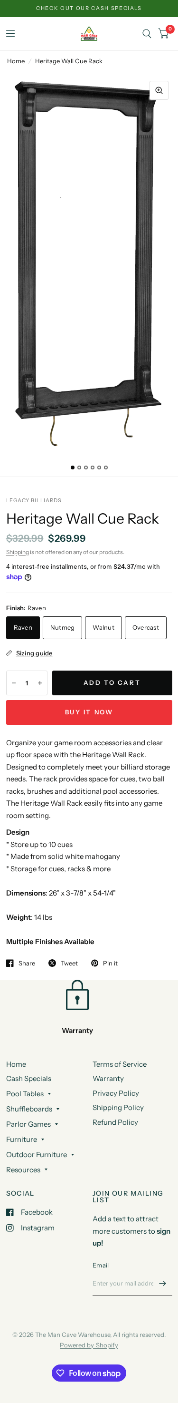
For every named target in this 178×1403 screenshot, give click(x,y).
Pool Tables (25, 1093)
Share (27, 963)
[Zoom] (159, 90)
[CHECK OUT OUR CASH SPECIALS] (89, 8)
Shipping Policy (118, 1107)
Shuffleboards (29, 1108)
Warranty (108, 1078)
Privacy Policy (116, 1093)
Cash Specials (28, 1078)
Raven (23, 627)
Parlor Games (28, 1124)
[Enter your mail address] (162, 1283)
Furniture (21, 1139)
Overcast (145, 627)
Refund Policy (115, 1122)
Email (101, 1265)
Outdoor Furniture (36, 1154)
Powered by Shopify (89, 1345)
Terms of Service (120, 1064)
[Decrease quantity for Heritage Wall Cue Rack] (14, 683)
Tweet (69, 963)
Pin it (110, 963)
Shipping (17, 551)
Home (16, 61)
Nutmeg (62, 627)
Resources (23, 1169)
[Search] (147, 33)
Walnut (103, 627)
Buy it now (89, 712)
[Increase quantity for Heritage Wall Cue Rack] (40, 683)
